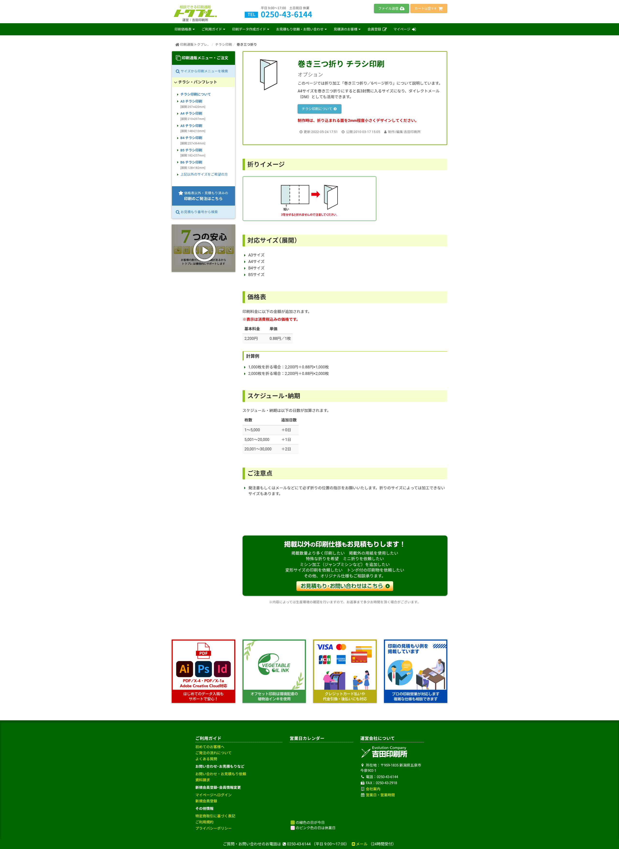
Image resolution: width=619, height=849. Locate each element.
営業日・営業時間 (380, 795)
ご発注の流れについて (213, 753)
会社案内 (373, 789)
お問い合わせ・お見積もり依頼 (220, 774)
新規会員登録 (206, 801)
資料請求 (202, 780)
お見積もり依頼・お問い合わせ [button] (300, 29)
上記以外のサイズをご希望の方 (204, 174)
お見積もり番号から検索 (199, 212)
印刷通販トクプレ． (195, 44)
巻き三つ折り (247, 44)
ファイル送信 (388, 8)
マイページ (402, 29)
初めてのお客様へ (209, 747)
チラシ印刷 (223, 44)
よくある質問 (206, 759)
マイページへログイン (213, 795)
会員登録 (375, 29)
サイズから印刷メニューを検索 (204, 71)
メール (362, 844)
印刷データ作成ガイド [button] (249, 29)
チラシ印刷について (317, 109)
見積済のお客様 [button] (345, 29)
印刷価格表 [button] (183, 29)
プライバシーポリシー (213, 828)
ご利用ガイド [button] (212, 29)
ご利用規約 (204, 822)
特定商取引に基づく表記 (215, 816)
